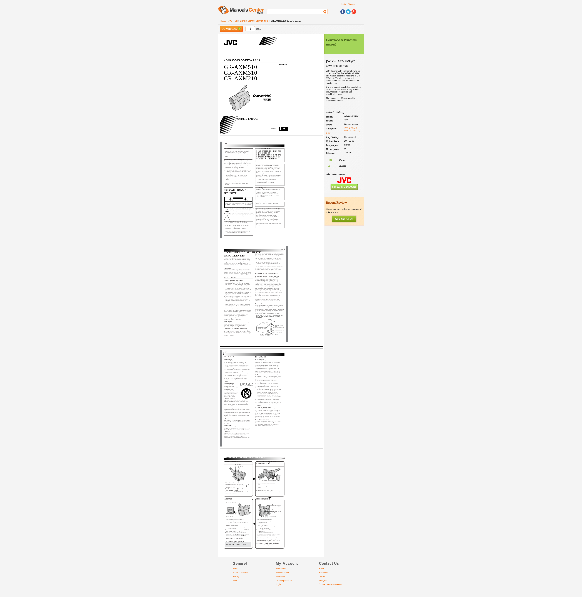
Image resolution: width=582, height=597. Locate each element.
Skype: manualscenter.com (331, 584)
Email (321, 568)
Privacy (236, 576)
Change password (284, 580)
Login (343, 4)
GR (236, 21)
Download (230, 29)
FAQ (235, 580)
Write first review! (344, 218)
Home (223, 21)
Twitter (322, 576)
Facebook (323, 572)
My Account (281, 568)
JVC (230, 21)
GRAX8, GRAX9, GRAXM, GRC (254, 21)
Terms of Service (240, 572)
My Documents (282, 572)
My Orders (280, 576)
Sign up (351, 4)
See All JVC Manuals (344, 187)
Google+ (323, 580)
